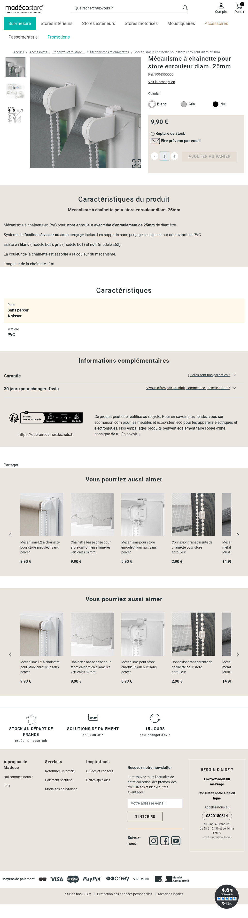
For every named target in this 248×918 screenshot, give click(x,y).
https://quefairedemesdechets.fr (46, 434)
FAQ (7, 786)
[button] (124, 376)
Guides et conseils (99, 771)
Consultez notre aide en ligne (217, 795)
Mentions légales (170, 894)
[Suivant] (237, 534)
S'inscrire (145, 816)
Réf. (151, 74)
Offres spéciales (98, 780)
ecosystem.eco (169, 422)
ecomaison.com (108, 422)
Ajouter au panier (210, 156)
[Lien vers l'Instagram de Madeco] (154, 840)
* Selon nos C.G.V (78, 894)
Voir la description (161, 82)
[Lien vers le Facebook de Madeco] (165, 840)
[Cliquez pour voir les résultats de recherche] (185, 7)
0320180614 (217, 816)
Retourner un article (60, 771)
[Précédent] (10, 654)
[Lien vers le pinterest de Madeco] (176, 840)
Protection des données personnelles (124, 894)
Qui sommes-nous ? (18, 777)
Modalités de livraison (61, 789)
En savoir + (130, 434)
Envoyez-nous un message (217, 781)
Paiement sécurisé (58, 780)
